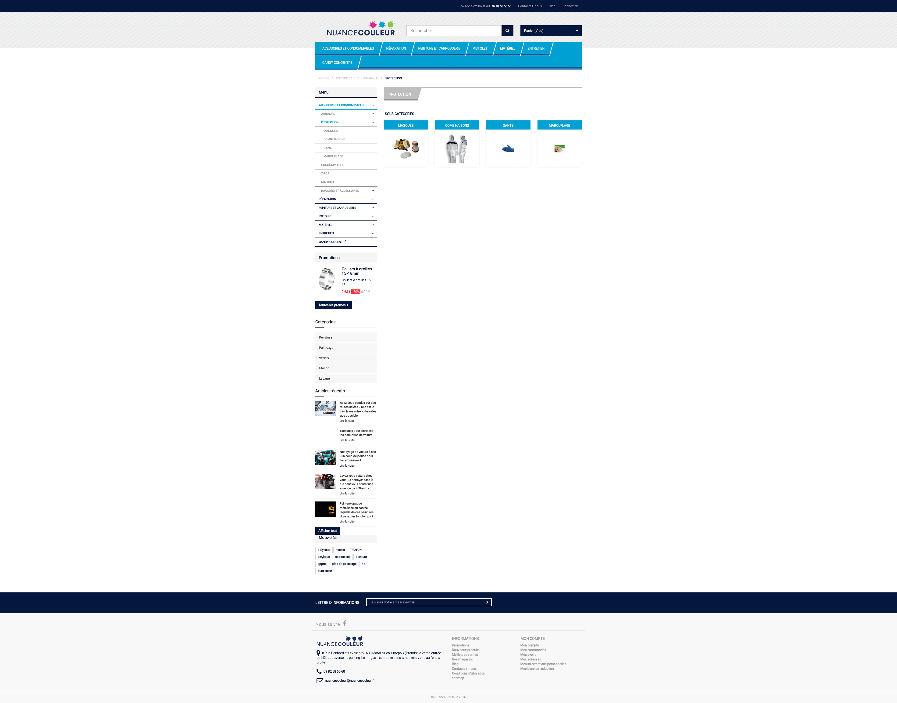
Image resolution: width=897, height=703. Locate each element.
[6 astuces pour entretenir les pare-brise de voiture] (325, 436)
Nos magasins (462, 659)
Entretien (536, 48)
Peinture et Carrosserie (439, 48)
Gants (508, 125)
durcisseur (325, 571)
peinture (361, 557)
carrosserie (342, 557)
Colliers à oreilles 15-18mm (357, 271)
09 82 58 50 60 (501, 6)
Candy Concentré (337, 63)
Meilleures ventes (465, 654)
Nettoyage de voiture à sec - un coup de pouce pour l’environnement (358, 456)
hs (363, 564)
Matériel (507, 48)
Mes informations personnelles (543, 664)
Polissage (326, 347)
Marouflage (559, 125)
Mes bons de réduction (537, 669)
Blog (552, 6)
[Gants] (508, 148)
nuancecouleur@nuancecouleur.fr (350, 680)
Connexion (570, 6)
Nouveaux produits (466, 650)
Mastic (324, 368)
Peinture (325, 337)
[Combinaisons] (457, 148)
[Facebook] (345, 625)
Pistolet (480, 48)
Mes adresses (530, 659)
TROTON (356, 550)
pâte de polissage (344, 564)
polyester (324, 550)
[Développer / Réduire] (373, 105)
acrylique (324, 557)
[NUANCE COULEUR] (361, 28)
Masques (406, 125)
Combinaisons (457, 125)
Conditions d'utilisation (468, 673)
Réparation (396, 48)
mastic (340, 550)
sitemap (458, 678)
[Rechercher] (507, 30)
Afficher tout (327, 531)
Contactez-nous (530, 6)
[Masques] (406, 148)
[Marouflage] (559, 148)
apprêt (322, 564)
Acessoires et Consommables (348, 48)
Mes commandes (533, 650)
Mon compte (529, 645)
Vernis (324, 358)
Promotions (329, 257)
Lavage (324, 378)
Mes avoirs (528, 654)
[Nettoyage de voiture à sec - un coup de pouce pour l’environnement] (325, 457)
